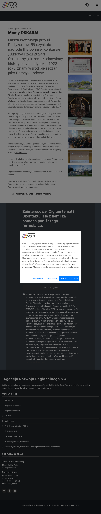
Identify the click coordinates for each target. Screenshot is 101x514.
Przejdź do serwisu (69, 278)
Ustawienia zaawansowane (45, 278)
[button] (97, 4)
